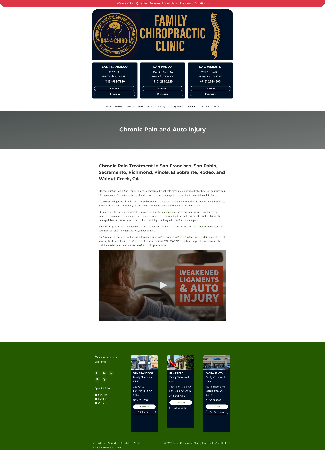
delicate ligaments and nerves (168, 211)
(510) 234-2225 (162, 81)
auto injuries (200, 226)
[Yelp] (111, 373)
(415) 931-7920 (115, 81)
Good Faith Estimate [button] (103, 447)
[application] (162, 285)
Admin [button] (119, 447)
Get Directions (144, 412)
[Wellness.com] (104, 379)
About (129, 106)
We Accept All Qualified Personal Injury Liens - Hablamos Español (161, 3)
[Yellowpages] (97, 379)
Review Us (119, 106)
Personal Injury (144, 106)
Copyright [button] (112, 443)
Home (108, 106)
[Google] (97, 373)
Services (190, 106)
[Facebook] (104, 373)
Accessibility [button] (99, 443)
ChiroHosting (222, 443)
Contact (216, 106)
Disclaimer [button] (125, 443)
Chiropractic (176, 106)
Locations (203, 106)
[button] (162, 285)
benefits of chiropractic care (151, 245)
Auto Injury (160, 106)
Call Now (114, 88)
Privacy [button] (137, 443)
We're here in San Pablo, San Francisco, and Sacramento (188, 237)
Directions (114, 94)
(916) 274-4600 (210, 81)
